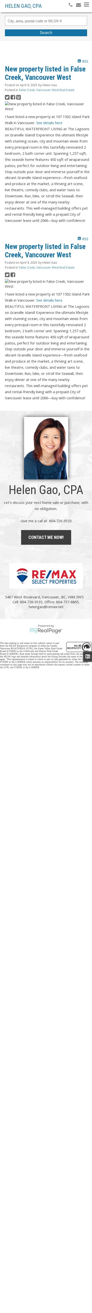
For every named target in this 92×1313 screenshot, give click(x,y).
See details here (49, 122)
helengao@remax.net (46, 606)
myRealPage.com (46, 630)
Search (46, 33)
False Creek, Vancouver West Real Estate (47, 90)
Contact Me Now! (46, 537)
